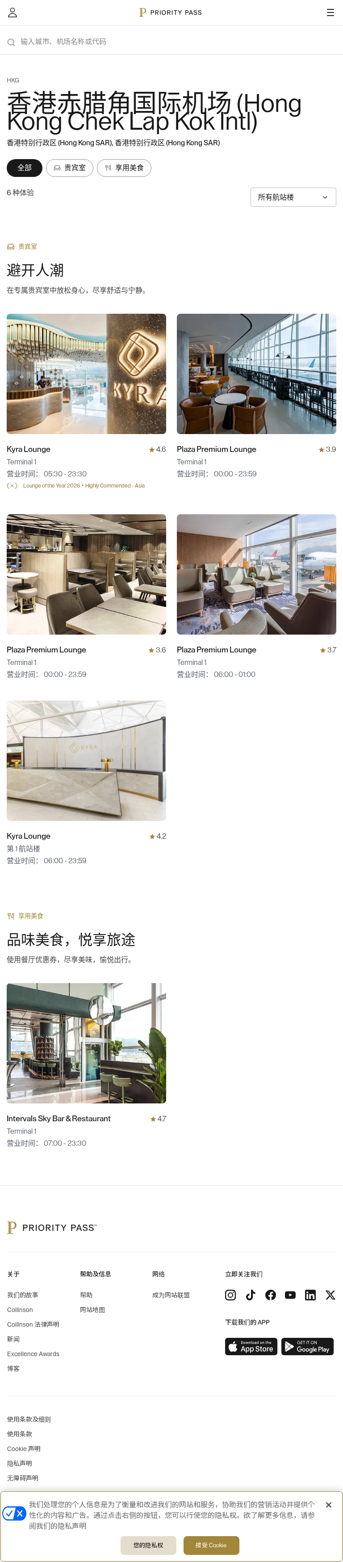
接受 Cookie (211, 1545)
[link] (251, 1347)
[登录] (12, 12)
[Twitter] (330, 1295)
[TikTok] (250, 1295)
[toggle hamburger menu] (330, 12)
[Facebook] (270, 1295)
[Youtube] (290, 1295)
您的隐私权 (148, 1545)
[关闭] (329, 1505)
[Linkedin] (310, 1295)
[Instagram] (230, 1295)
